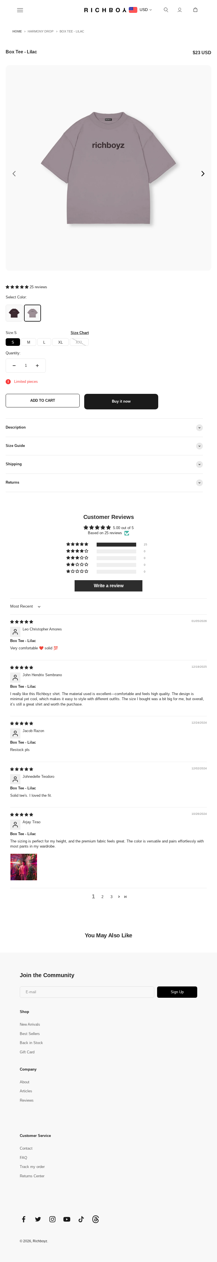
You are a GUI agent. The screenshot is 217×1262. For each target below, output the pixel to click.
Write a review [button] (108, 585)
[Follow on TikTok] (81, 1219)
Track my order (32, 1167)
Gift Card (27, 1052)
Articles (26, 1091)
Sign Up (177, 992)
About (24, 1082)
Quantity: (13, 353)
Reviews (27, 1100)
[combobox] (141, 9)
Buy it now (121, 401)
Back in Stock (31, 1043)
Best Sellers (30, 1034)
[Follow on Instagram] (52, 1219)
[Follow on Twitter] (38, 1219)
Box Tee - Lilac (72, 31)
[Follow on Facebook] (23, 1219)
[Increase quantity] (37, 365)
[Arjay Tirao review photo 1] (23, 867)
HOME (17, 31)
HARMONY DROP (40, 31)
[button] (18, 287)
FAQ (23, 1158)
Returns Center (32, 1176)
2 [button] (102, 897)
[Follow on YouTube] (67, 1219)
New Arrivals (30, 1024)
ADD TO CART (42, 400)
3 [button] (111, 897)
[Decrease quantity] (14, 365)
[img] (21, 622)
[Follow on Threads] (95, 1222)
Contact (26, 1148)
